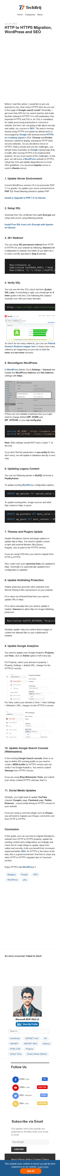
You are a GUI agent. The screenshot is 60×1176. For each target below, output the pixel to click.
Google (23, 134)
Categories (30, 14)
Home (20, 14)
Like (44, 1079)
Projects (29, 1049)
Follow (43, 1095)
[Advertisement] (30, 70)
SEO (32, 128)
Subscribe (42, 1087)
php (25, 880)
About (40, 14)
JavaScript (15, 1038)
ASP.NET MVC (30, 1043)
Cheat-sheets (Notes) (37, 1054)
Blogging (11, 874)
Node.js (46, 1043)
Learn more (43, 1167)
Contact (37, 1159)
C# (45, 1038)
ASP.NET (14, 1043)
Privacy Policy (25, 1159)
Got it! (30, 1171)
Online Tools (15, 1054)
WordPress (30, 159)
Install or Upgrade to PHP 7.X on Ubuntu (25, 198)
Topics (46, 1159)
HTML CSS (15, 1049)
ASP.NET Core (32, 1038)
